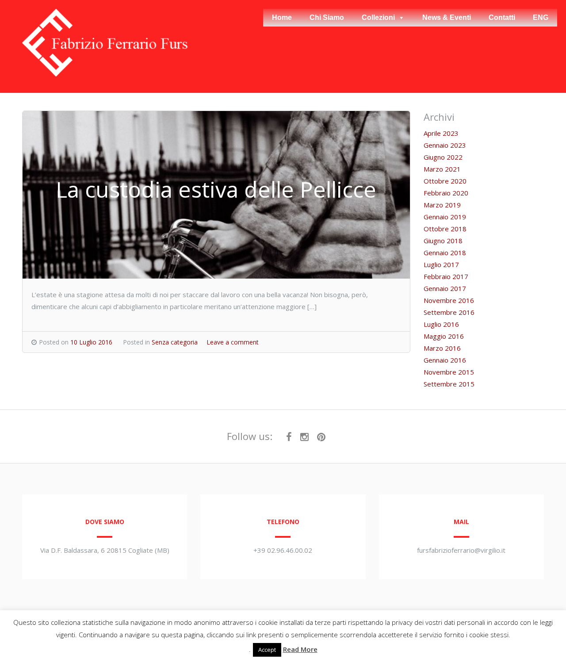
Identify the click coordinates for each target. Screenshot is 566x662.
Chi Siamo (327, 17)
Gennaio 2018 (445, 252)
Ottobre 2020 (445, 180)
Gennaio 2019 (445, 216)
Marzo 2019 (442, 204)
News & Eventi (446, 17)
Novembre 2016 (449, 300)
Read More (300, 649)
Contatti (502, 17)
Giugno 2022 (443, 157)
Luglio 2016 (441, 324)
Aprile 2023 (441, 133)
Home (282, 17)
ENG (540, 17)
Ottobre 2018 (445, 228)
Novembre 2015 (449, 371)
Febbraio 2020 (446, 192)
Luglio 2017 (441, 264)
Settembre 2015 (449, 383)
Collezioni (378, 17)
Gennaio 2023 (445, 145)
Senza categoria (175, 342)
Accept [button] (267, 650)
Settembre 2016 (449, 312)
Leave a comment (233, 342)
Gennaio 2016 (445, 360)
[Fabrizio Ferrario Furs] (105, 73)
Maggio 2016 (444, 336)
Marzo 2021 (442, 169)
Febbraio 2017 (446, 276)
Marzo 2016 (442, 348)
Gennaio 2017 (445, 288)
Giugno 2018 (443, 240)
